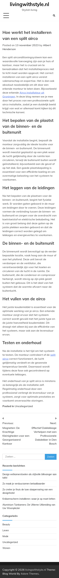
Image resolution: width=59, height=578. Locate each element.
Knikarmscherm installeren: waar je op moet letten (28, 498)
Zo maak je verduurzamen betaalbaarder (23, 483)
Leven (5, 530)
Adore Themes (30, 573)
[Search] (54, 15)
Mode (5, 536)
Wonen (6, 548)
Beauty (6, 524)
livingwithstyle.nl (29, 4)
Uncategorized (24, 406)
